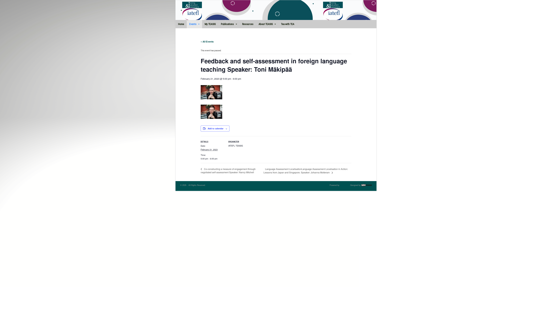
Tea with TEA (287, 24)
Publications (227, 24)
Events (193, 24)
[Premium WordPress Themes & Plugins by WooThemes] (366, 185)
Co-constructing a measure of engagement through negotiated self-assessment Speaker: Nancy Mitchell (228, 170)
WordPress (344, 185)
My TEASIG (210, 24)
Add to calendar (215, 128)
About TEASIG (266, 24)
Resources (247, 24)
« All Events (207, 41)
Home (181, 24)
